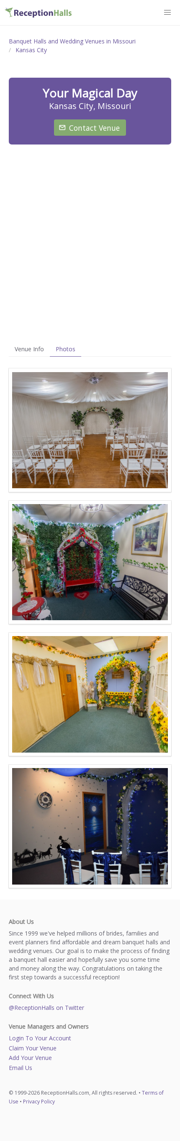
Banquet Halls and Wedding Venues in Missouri (72, 41)
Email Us (20, 1068)
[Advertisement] (90, 243)
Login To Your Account (40, 1038)
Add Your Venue (30, 1058)
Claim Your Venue (33, 1048)
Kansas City (31, 50)
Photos (65, 349)
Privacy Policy (39, 1101)
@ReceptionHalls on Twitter (46, 1008)
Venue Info (29, 349)
